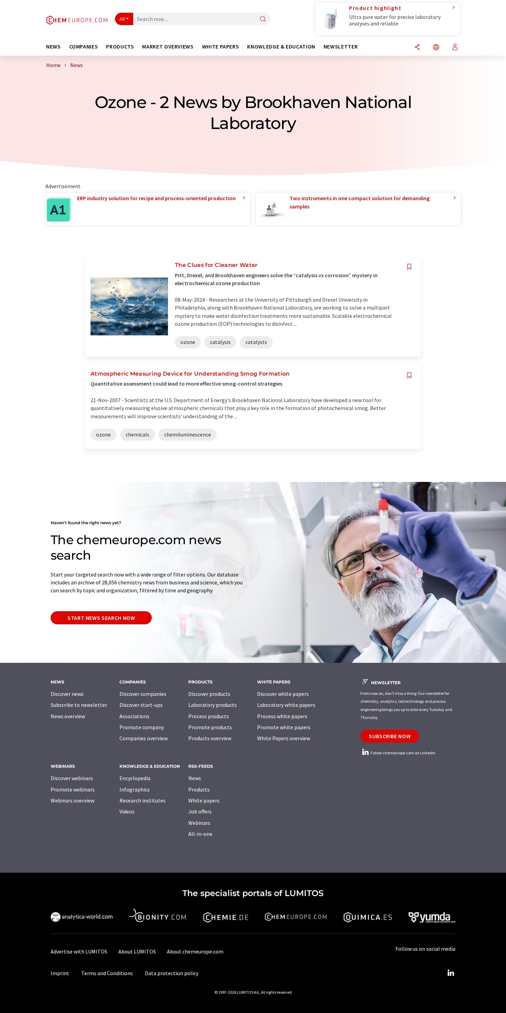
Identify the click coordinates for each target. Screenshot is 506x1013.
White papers (204, 800)
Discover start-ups (141, 704)
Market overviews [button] (167, 46)
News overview (68, 716)
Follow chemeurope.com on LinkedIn (402, 752)
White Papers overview (283, 738)
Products (199, 789)
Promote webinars (73, 789)
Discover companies (142, 693)
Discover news (67, 693)
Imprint (60, 973)
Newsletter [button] (341, 46)
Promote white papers (283, 727)
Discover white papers (283, 693)
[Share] (417, 48)
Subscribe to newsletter (79, 704)
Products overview (209, 738)
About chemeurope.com (195, 951)
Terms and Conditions (107, 973)
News (194, 778)
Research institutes (142, 800)
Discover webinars (72, 778)
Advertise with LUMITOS (79, 951)
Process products (208, 716)
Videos (127, 811)
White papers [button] (220, 46)
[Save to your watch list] (409, 267)
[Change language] (436, 48)
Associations (134, 716)
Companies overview (143, 738)
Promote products (210, 727)
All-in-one (200, 833)
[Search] (263, 19)
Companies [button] (83, 46)
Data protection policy (171, 973)
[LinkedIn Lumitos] (450, 973)
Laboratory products (212, 704)
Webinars (199, 822)
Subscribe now (390, 736)
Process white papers (282, 716)
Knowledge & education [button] (281, 46)
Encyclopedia (134, 778)
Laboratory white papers (286, 704)
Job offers (200, 811)
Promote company (141, 727)
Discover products (209, 693)
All (122, 19)
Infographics (134, 789)
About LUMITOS (137, 951)
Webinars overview (72, 800)
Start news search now (101, 617)
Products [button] (120, 46)
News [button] (53, 46)
